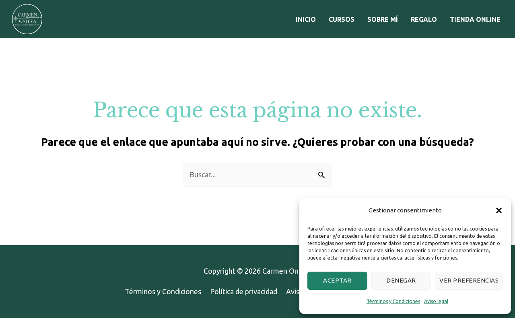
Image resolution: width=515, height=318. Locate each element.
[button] (499, 210)
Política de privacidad (243, 291)
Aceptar (337, 280)
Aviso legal (436, 301)
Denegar (401, 280)
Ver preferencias (469, 280)
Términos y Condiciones (393, 301)
